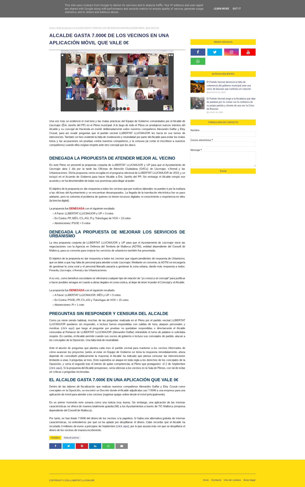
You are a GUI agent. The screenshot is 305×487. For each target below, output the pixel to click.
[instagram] (231, 52)
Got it (237, 8)
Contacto (216, 480)
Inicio (51, 28)
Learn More (221, 8)
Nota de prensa (63, 28)
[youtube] (248, 52)
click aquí (68, 328)
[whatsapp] (197, 61)
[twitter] (214, 52)
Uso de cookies (232, 480)
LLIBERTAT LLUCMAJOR (82, 480)
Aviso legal (249, 480)
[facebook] (197, 52)
